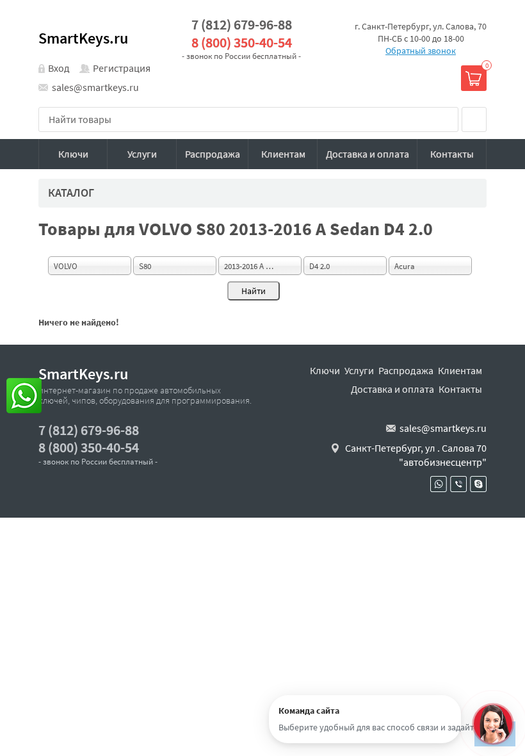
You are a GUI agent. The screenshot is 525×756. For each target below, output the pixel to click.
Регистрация (121, 68)
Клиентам (283, 153)
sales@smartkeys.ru (95, 87)
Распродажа (212, 153)
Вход (59, 68)
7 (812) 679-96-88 (241, 24)
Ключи (73, 153)
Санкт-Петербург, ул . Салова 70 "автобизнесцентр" (416, 454)
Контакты (452, 153)
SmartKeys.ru (83, 38)
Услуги (142, 153)
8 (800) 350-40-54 (241, 42)
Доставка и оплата (367, 153)
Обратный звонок (420, 50)
